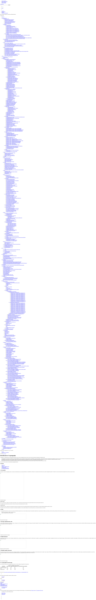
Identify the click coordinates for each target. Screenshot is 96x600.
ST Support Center (33, 590)
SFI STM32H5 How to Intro (11, 380)
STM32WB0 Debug (10, 99)
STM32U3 (4, 419)
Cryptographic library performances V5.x (14, 292)
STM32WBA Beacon (10, 70)
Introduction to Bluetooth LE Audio (10, 137)
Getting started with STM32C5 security (9, 344)
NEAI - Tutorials (7, 33)
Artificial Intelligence (4, 18)
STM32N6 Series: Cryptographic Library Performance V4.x (18, 308)
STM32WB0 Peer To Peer (11, 94)
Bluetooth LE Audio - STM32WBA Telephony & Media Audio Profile (14, 140)
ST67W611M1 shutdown (9, 187)
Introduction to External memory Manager (8, 260)
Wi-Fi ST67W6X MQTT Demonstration (11, 202)
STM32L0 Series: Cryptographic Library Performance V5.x (18, 295)
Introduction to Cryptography (11, 314)
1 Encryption (1, 582)
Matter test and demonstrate (8, 160)
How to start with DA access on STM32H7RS (13, 392)
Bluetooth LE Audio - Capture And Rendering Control (12, 144)
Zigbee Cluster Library (9, 222)
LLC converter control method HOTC (9, 277)
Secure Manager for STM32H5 (10, 353)
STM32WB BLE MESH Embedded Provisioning (12, 134)
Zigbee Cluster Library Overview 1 (12, 223)
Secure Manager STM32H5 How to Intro (13, 374)
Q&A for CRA (6, 333)
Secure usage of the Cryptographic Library (13, 316)
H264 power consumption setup (7, 448)
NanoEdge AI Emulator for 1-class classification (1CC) (12, 31)
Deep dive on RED (7, 331)
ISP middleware (5, 253)
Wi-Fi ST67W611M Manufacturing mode (11, 193)
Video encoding (4, 446)
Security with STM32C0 (8, 337)
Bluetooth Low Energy (6, 58)
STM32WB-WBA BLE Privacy (10, 119)
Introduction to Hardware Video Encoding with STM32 (9, 447)
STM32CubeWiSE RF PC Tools (9, 247)
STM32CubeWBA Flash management (12, 80)
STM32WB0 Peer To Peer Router (12, 95)
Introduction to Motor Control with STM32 (8, 266)
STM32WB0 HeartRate (10, 93)
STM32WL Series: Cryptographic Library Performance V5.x (18, 301)
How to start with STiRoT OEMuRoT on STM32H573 (14, 373)
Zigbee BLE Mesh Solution (9, 235)
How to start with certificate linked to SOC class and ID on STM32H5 (16, 367)
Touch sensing (3, 438)
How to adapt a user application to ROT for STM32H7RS (15, 389)
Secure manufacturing (7, 324)
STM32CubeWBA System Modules (12, 77)
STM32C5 (4, 342)
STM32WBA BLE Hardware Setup (10, 82)
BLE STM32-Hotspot (9, 66)
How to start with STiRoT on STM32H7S (13, 396)
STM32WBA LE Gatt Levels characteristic (11, 125)
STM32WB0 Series (7, 88)
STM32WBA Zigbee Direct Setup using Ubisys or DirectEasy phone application (15, 237)
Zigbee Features (7, 231)
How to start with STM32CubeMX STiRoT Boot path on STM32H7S (16, 397)
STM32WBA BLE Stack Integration (10, 85)
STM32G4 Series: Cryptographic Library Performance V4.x (18, 303)
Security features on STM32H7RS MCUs (11, 383)
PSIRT (5, 334)
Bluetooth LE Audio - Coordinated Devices (11, 138)
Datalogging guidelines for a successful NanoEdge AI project (13, 34)
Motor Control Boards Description (7, 271)
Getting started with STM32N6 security (9, 405)
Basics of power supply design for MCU (8, 279)
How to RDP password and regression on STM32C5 (12, 346)
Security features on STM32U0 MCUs (10, 413)
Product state (7, 322)
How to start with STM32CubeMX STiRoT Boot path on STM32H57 (16, 363)
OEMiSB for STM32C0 (9, 339)
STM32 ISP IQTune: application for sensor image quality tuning (12, 249)
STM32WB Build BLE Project (10, 113)
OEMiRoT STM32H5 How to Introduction (13, 368)
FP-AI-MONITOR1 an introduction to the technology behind (12, 50)
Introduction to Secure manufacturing (10, 325)
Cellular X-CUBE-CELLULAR (9, 153)
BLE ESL (6, 149)
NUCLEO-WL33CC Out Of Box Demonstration (10, 163)
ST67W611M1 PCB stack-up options (10, 185)
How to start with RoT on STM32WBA (11, 435)
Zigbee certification (7, 233)
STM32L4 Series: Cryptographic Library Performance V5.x (18, 296)
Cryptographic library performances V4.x (14, 302)
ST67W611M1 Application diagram (10, 179)
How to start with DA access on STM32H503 (13, 366)
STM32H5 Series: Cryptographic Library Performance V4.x (18, 304)
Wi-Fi (4, 174)
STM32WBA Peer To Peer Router (12, 72)
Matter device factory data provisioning (9, 161)
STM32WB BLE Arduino (11, 111)
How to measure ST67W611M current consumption (12, 180)
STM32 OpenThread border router (9, 159)
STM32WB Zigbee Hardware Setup (10, 218)
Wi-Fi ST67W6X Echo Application (10, 199)
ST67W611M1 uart (8, 188)
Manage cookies (4, 593)
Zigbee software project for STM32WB (11, 215)
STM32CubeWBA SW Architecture (10, 84)
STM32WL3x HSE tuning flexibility (9, 167)
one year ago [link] (4, 453)
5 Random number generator (3, 585)
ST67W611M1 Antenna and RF (10, 183)
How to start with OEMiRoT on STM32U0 (11, 417)
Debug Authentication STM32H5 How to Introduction (14, 365)
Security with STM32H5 (8, 347)
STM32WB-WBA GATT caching (10, 124)
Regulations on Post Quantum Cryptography (10, 335)
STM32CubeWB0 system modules (10, 98)
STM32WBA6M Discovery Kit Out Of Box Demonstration (13, 63)
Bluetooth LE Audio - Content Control (10, 143)
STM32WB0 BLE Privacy (9, 120)
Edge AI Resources (5, 39)
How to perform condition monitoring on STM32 (10, 54)
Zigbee (4, 212)
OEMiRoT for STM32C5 (9, 343)
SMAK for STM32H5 (9, 354)
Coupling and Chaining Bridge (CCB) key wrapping (12, 289)
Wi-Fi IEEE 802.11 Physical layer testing (11, 210)
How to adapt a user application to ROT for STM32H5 (14, 359)
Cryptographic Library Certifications (12, 318)
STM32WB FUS (8, 114)
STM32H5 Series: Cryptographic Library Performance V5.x (18, 294)
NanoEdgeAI (4, 24)
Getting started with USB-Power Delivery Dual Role (9, 443)
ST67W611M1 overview (9, 184)
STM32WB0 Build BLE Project (10, 105)
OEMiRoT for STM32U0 (9, 414)
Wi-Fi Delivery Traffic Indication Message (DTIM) (12, 191)
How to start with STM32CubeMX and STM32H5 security (13, 360)
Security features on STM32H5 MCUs (10, 348)
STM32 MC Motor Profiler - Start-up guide (8, 275)
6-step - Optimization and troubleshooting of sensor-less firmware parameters (12, 269)
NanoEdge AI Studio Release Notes (10, 26)
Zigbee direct (6, 236)
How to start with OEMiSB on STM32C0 (11, 341)
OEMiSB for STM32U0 (9, 415)
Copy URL (3, 576)
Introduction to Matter (7, 158)
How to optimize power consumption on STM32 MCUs (10, 255)
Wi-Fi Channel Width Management (10, 177)
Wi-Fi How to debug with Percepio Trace (11, 197)
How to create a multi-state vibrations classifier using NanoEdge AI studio (15, 36)
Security (3, 280)
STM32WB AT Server (10, 110)
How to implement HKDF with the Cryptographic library (14, 317)
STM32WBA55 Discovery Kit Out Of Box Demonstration (13, 64)
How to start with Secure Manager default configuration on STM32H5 (16, 375)
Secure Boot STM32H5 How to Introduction (13, 361)
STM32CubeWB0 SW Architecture (10, 101)
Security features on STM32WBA (10, 432)
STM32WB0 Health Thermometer (12, 92)
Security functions (5, 281)
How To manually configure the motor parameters (9, 270)
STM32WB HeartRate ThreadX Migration (13, 108)
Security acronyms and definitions (9, 329)
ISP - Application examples (6, 251)
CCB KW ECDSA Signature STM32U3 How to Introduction (13, 429)
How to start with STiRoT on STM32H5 (11, 371)
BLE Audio (6, 136)
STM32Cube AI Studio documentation (9, 19)
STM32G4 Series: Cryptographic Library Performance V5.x (18, 293)
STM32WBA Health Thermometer (12, 69)
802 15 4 (4, 241)
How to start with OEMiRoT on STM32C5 (11, 345)
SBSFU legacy (8, 283)
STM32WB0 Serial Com (11, 96)
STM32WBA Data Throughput (11, 73)
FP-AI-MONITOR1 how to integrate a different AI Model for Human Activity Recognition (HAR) (16, 51)
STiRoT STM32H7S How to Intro (12, 395)
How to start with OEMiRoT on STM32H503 (13, 370)
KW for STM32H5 (8, 357)
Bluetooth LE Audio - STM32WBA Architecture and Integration (14, 139)
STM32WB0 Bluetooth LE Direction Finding (11, 151)
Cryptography (6, 290)
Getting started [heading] (2, 15)
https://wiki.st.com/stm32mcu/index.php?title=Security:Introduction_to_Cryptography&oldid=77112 (16, 572)
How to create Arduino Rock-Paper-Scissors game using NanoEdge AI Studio (15, 38)
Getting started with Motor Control (7, 267)
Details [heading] (1, 578)
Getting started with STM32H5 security (11, 381)
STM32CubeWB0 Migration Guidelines (11, 102)
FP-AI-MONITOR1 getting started (9, 49)
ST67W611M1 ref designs (9, 186)
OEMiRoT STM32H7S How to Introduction (13, 393)
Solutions (3, 12)
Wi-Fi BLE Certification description (10, 205)
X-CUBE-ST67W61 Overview (10, 204)
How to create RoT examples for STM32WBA (13, 436)
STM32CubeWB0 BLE (9, 100)
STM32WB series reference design (9, 246)
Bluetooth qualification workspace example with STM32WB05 (13, 128)
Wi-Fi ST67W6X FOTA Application (10, 200)
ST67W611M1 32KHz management (10, 182)
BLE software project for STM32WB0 (10, 89)
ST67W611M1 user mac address (10, 189)
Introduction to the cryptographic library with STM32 (14, 315)
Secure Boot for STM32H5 (9, 349)
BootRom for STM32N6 (9, 402)
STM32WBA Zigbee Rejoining (10, 229)
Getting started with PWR (6, 256)
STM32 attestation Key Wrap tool (10, 327)
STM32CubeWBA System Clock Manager (13, 78)
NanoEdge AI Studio (8, 25)
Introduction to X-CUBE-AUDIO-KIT (8, 56)
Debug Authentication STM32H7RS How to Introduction (14, 391)
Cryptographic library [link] (4, 587)
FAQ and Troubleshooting (8, 23)
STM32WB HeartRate (10, 107)
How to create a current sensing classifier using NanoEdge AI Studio (14, 35)
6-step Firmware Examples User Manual (8, 268)
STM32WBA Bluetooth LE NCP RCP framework (12, 147)
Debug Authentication (9, 323)
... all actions (3, 580)
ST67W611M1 (6, 178)
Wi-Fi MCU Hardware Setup (9, 192)
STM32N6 (4, 400)
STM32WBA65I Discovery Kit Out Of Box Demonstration (13, 65)
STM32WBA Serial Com (11, 75)
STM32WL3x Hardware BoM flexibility (9, 165)
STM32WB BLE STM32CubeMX (10, 115)
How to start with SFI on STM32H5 (10, 379)
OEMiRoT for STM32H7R (9, 384)
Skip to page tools (4, 2)
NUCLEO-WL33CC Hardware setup (9, 164)
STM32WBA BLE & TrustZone (10, 87)
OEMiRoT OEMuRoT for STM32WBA (11, 433)
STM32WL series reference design (9, 245)
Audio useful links (5, 57)
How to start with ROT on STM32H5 (10, 358)
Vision (4, 42)
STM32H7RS (5, 382)
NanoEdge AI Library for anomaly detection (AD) (12, 28)
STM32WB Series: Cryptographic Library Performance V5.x (18, 300)
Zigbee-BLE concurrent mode (8, 234)
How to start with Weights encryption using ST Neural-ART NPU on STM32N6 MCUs (16, 410)
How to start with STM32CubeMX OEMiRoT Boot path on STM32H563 (16, 362)
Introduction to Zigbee (9, 214)
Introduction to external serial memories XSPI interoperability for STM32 (12, 262)
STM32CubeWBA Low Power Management (13, 81)
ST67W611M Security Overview (10, 195)
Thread (4, 170)
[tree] (48, 234)
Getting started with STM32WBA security (11, 437)
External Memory (4, 259)
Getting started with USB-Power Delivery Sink (8, 442)
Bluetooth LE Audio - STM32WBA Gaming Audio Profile (13, 142)
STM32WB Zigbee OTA (11, 216)
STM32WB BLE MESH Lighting (10, 133)
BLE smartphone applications (9, 61)
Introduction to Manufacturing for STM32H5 (11, 356)
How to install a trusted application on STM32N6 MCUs (13, 408)
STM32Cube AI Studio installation (9, 20)
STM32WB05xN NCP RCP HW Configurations (12, 146)
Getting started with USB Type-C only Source (8, 444)
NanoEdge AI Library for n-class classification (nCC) (12, 29)
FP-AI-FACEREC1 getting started (9, 43)
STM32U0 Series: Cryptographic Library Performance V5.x (18, 298)
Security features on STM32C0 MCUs (10, 338)
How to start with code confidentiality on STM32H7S (12, 398)
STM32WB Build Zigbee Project (10, 220)
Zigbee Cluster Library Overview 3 (12, 224)
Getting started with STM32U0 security (11, 416)
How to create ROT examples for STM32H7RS (13, 390)
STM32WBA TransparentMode (11, 76)
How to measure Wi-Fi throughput (10, 181)
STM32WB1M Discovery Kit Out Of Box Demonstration (13, 62)
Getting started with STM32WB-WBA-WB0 (10, 59)
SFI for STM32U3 (8, 423)
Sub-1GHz (4, 162)
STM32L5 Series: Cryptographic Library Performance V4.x (18, 307)
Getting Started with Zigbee (9, 213)
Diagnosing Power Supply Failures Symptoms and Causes (10, 278)
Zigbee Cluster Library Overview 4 (12, 225)
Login (2, 8)
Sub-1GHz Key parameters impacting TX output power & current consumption (14, 169)
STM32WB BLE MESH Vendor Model (11, 135)
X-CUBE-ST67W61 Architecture (10, 203)
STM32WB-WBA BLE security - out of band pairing (12, 118)
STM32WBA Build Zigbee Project (10, 226)
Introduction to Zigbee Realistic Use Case (11, 238)
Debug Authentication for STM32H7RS (11, 385)
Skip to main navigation (4, 1)
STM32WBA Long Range (9, 126)
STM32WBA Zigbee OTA (9, 228)
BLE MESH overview (9, 132)
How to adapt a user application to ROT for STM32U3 (14, 425)
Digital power (5, 276)
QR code (3, 577)
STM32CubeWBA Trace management (12, 79)
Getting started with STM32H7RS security (10, 388)
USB (2, 439)
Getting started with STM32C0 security (9, 340)
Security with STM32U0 (8, 412)
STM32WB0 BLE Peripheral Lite (12, 91)
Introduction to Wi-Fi (7, 175)
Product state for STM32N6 (9, 403)
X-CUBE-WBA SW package (9, 148)
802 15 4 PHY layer (7, 243)
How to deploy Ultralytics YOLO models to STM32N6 (11, 40)
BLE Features (6, 116)
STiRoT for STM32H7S (9, 386)
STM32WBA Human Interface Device (12, 74)
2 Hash (1, 583)
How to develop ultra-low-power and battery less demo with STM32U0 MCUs (12, 257)
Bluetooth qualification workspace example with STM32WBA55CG (14, 131)
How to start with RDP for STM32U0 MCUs (11, 418)
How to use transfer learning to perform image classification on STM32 (13, 45)
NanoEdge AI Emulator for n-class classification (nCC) (12, 30)
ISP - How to (4, 250)
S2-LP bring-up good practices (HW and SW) (10, 168)
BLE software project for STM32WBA (11, 68)
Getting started (3, 11)
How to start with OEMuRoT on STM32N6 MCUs (12, 409)
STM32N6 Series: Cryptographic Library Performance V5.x (18, 297)
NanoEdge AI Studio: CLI (9, 27)
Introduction (6, 330)
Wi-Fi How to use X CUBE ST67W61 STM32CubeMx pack (13, 198)
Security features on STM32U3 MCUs (10, 420)
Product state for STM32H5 (9, 350)
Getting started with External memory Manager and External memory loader (12, 261)
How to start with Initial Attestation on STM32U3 (12, 426)
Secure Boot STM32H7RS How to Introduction (13, 399)
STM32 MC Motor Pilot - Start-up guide (8, 274)
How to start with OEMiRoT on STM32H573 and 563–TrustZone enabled (17, 369)
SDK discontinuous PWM (6, 272)
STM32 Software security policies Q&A (9, 336)
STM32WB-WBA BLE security (10, 117)
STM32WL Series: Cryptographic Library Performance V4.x (18, 312)
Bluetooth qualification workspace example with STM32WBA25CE (14, 130)
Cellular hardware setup (7, 154)
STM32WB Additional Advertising (12, 109)
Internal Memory (4, 264)
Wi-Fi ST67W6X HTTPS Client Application (11, 201)
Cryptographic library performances (12, 291)
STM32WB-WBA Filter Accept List (10, 123)
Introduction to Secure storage (9, 328)
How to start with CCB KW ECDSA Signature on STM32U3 (13, 430)
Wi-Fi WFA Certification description (10, 206)
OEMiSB (7, 284)
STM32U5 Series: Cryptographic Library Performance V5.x (18, 299)
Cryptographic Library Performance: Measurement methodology (17, 313)
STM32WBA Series (7, 67)
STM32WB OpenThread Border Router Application (11, 171)
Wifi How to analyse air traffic (9, 211)
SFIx (6, 326)
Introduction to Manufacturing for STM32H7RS (12, 387)
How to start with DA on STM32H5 (10, 364)
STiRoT (7, 285)
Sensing (4, 47)
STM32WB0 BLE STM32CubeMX (10, 104)
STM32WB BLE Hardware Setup (10, 112)
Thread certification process (8, 172)
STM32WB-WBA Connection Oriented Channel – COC (13, 121)
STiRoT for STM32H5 (9, 352)
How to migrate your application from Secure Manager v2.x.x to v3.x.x (16, 377)
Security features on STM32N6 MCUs (9, 411)
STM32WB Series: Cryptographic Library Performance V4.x (18, 311)
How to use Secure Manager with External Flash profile (14, 376)
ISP (2, 248)
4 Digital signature (2, 584)
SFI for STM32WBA (8, 434)
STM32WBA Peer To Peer (11, 71)
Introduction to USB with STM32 (7, 440)
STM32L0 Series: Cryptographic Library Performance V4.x (18, 305)
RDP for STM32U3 (8, 421)
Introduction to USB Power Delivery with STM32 (9, 441)
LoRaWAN (4, 156)
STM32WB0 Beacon (10, 90)
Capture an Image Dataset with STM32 (9, 46)
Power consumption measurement (7, 258)
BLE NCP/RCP (7, 145)
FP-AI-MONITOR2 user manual (9, 48)
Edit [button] (0, 589)
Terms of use (3, 594)
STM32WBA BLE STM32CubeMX (10, 86)
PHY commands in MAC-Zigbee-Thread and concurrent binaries (12, 244)
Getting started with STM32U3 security (11, 428)
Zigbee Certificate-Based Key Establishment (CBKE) (12, 232)
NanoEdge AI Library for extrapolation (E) (11, 32)
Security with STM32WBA (8, 431)
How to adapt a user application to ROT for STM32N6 (14, 407)
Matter (4, 157)
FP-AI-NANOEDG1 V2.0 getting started (10, 52)
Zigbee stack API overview (9, 227)
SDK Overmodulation (6, 273)
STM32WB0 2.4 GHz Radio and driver (11, 103)
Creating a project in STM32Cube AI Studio (10, 21)
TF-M (7, 287)
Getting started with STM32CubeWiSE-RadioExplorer (11, 166)
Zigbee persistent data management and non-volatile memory (15, 217)
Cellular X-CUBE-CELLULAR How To (10, 155)
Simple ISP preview (7, 252)
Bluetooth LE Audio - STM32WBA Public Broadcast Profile (13, 141)
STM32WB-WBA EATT (9, 122)
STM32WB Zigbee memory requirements (11, 221)
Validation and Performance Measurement (10, 22)
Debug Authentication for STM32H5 (10, 351)
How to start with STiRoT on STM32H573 (13, 372)
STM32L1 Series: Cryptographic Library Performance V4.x (18, 306)
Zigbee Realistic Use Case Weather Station (11, 240)
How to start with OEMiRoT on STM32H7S (13, 394)
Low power (3, 254)
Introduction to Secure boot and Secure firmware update (13, 282)
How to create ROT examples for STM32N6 (13, 406)
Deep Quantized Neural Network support (10, 41)
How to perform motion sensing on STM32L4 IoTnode (11, 55)
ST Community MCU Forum (39, 590)
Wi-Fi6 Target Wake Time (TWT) (10, 176)
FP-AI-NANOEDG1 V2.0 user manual (9, 53)
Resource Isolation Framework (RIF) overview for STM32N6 (13, 404)
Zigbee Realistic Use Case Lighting (10, 239)
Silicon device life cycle (7, 321)
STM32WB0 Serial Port (11, 97)
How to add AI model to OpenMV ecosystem (10, 44)
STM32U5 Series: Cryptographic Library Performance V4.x (18, 310)
